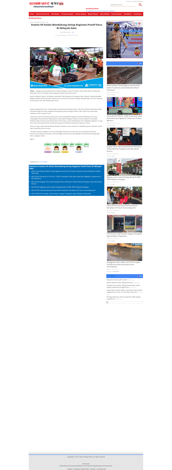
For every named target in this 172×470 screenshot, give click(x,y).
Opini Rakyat (104, 14)
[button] (140, 4)
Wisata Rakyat (93, 14)
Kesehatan (138, 14)
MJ (72, 32)
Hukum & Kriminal (42, 14)
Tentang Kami (101, 469)
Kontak (92, 469)
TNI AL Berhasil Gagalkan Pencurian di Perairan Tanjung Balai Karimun (94, 11)
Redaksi (70, 469)
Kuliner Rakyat (80, 14)
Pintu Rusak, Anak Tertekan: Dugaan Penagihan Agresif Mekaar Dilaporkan (65, 194)
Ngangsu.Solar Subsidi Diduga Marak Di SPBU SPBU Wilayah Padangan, (64, 187)
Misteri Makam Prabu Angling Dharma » (120, 282)
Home (32, 14)
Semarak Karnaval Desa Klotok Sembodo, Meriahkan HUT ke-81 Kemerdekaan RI (67, 190)
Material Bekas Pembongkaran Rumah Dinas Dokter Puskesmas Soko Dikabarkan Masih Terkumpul (123, 87)
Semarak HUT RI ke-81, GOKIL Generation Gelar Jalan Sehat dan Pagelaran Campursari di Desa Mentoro (124, 118)
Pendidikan (128, 14)
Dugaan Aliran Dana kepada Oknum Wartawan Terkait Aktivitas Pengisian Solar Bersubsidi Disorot (124, 148)
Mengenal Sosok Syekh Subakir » (117, 280)
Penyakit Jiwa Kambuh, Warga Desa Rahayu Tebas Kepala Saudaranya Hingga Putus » (123, 286)
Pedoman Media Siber (81, 469)
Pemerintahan (116, 14)
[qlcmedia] (66, 469)
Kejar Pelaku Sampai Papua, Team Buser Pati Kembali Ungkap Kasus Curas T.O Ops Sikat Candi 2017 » (124, 291)
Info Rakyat (55, 14)
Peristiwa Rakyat (67, 14)
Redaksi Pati (116, 271)
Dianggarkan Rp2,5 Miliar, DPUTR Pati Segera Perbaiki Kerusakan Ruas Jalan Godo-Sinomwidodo (123, 264)
